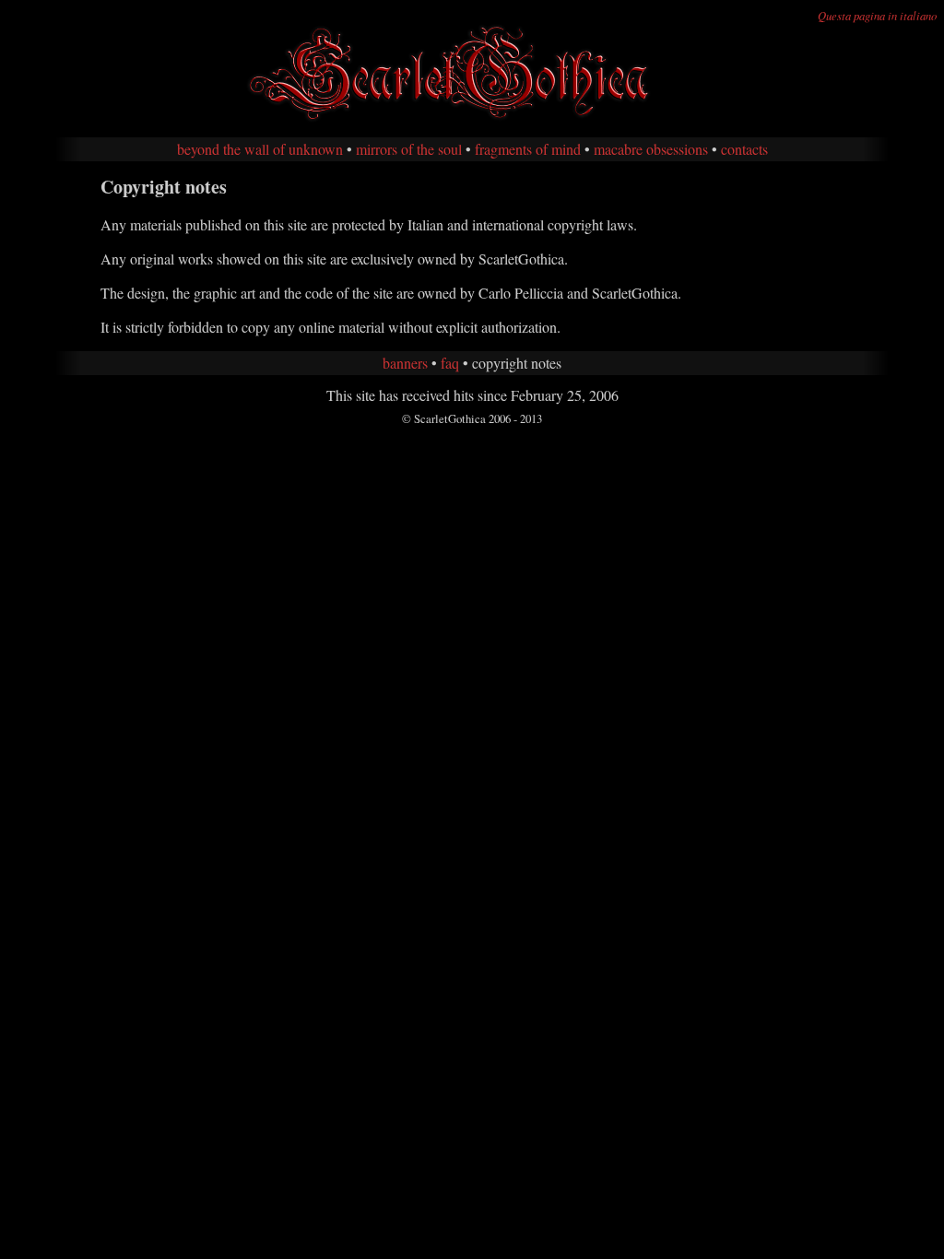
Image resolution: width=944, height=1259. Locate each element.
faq (450, 362)
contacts (744, 149)
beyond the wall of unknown (260, 149)
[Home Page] (472, 118)
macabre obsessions (651, 149)
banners (405, 362)
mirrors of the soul (409, 149)
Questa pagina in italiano (877, 15)
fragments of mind (528, 149)
